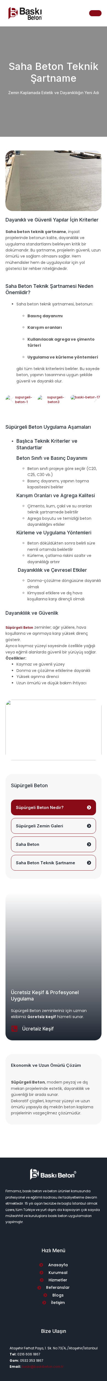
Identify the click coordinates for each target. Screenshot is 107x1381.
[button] (11, 399)
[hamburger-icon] (95, 13)
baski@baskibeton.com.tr (43, 1366)
